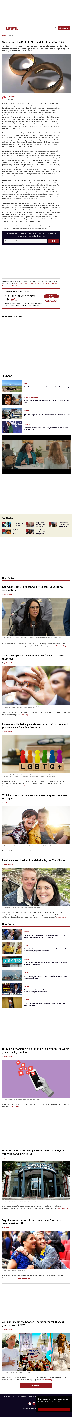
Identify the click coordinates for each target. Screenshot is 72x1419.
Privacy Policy (43, 1401)
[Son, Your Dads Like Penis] (6, 524)
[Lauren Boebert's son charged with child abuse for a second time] (36, 616)
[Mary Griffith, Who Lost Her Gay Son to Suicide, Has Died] (30, 524)
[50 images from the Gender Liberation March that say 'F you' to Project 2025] (36, 1352)
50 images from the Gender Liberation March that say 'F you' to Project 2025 (34, 1323)
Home (4, 36)
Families (10, 36)
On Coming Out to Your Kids (17, 524)
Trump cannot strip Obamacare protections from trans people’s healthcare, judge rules (46, 963)
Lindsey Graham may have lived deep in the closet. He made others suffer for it (45, 1004)
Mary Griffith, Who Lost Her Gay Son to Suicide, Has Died (40, 526)
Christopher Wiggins (8, 864)
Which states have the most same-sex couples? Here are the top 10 (34, 796)
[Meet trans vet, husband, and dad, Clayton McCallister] (36, 887)
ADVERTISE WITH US (34, 1396)
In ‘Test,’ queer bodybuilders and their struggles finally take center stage (47, 401)
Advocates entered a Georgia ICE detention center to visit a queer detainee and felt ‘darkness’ (47, 415)
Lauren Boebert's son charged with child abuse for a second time (32, 588)
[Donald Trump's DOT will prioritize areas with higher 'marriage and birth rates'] (36, 1180)
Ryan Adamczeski (8, 594)
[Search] (56, 28)
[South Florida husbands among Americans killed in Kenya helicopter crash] (12, 386)
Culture (26, 986)
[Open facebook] (29, 1403)
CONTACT (4, 1396)
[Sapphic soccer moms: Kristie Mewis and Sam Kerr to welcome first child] (36, 1250)
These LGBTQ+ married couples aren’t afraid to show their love (33, 657)
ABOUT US (11, 1396)
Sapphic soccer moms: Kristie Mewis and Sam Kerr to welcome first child (33, 1221)
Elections (27, 424)
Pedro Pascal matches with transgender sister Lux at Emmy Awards (41, 533)
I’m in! (53, 241)
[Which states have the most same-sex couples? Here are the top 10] (36, 825)
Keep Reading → (62, 646)
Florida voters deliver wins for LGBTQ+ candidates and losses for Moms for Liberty (46, 429)
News (25, 383)
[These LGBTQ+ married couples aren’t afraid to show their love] (36, 685)
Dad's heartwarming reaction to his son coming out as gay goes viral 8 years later (36, 1050)
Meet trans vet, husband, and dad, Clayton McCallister (33, 860)
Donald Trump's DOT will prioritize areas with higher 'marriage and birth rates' (33, 1152)
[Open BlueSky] (33, 1403)
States (26, 973)
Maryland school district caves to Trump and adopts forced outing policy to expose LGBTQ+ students (44, 936)
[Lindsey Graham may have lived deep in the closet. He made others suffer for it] (12, 1003)
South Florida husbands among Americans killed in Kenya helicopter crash (47, 388)
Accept (54, 1409)
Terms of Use (56, 1401)
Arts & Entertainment (31, 397)
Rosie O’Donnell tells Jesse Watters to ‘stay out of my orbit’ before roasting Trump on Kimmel (44, 991)
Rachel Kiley (6, 1227)
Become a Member (51, 296)
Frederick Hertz (12, 96)
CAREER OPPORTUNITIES (21, 1396)
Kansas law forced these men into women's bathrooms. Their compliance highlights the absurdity (45, 950)
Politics (26, 945)
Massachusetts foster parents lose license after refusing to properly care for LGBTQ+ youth (35, 725)
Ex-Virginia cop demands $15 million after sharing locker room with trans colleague (45, 977)
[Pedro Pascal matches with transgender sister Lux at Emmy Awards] (30, 531)
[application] (36, 454)
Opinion (26, 1000)
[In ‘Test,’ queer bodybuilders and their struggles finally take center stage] (12, 400)
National (26, 411)
